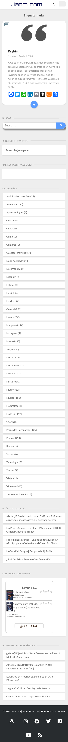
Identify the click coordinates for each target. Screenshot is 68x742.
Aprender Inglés (15, 212)
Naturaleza (12, 405)
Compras (11, 244)
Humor (10, 316)
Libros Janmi (13, 365)
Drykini (13, 51)
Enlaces (10, 284)
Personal (11, 437)
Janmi (14, 56)
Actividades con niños (18, 196)
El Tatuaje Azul (21, 591)
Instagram (11, 333)
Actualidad (12, 204)
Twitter (10, 470)
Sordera (10, 454)
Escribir (10, 292)
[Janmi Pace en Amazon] (11, 719)
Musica (10, 397)
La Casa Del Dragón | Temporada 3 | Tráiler (29, 551)
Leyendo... (29, 587)
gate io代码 (12, 653)
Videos (10, 486)
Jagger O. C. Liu (14, 688)
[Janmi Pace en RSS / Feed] (40, 733)
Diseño (10, 276)
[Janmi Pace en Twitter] (48, 719)
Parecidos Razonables (18, 429)
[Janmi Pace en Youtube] (28, 733)
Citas (9, 228)
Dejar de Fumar (14, 260)
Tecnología (12, 462)
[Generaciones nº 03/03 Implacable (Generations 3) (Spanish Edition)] (9, 607)
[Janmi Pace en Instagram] (25, 719)
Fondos (10, 300)
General (10, 309)
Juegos (10, 349)
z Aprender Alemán (16, 494)
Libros (9, 357)
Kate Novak (19, 595)
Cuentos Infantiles (16, 252)
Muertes (11, 389)
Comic (9, 236)
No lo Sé (10, 413)
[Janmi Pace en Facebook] (36, 719)
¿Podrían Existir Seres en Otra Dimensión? (29, 559)
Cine (8, 220)
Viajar (9, 478)
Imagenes (11, 325)
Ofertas (10, 421)
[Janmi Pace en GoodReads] (59, 719)
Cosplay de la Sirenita (38, 688)
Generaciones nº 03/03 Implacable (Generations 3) (26, 607)
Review (10, 445)
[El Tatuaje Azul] (9, 596)
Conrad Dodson (14, 696)
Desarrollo (12, 268)
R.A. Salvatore (13, 614)
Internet (10, 341)
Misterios (11, 381)
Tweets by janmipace (17, 150)
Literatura (11, 373)
